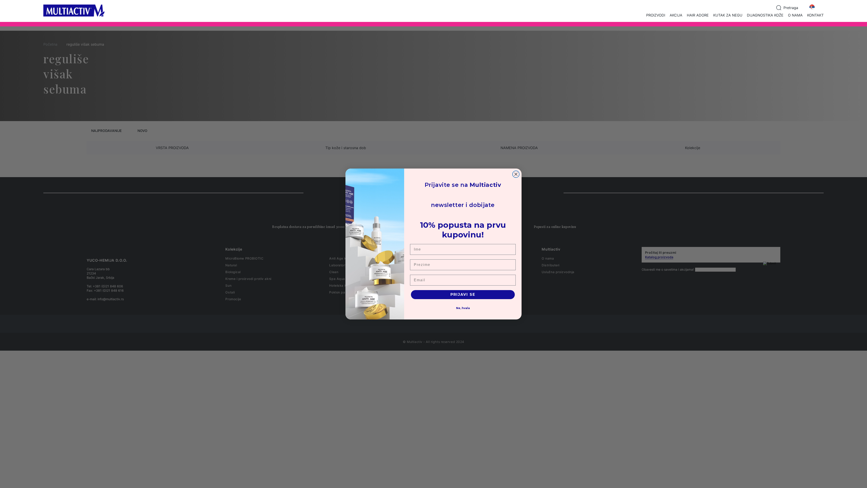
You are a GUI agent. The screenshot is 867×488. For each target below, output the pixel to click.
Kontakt (815, 15)
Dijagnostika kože (765, 15)
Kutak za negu (727, 15)
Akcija (676, 15)
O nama (795, 15)
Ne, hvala (463, 308)
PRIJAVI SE (462, 294)
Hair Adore (698, 15)
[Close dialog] (516, 174)
